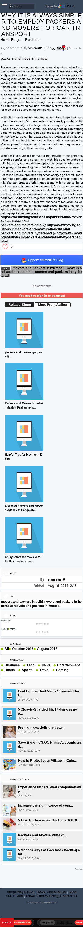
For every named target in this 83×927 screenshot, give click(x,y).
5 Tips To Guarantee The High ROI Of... (49, 820)
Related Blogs (19, 304)
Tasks (40, 892)
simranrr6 (35, 48)
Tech (30, 665)
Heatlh (9, 670)
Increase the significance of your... (45, 805)
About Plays (16, 892)
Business (12, 665)
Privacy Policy (47, 896)
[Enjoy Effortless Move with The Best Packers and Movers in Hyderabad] (24, 535)
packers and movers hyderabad (26, 233)
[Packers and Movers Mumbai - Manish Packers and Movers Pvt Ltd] (24, 381)
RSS (30, 892)
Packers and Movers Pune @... (42, 835)
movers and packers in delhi (22, 601)
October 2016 (23, 649)
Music (62, 892)
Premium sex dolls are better (41, 727)
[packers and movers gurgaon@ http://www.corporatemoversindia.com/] (24, 330)
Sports (27, 670)
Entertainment (68, 665)
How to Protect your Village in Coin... (47, 760)
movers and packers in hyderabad (41, 273)
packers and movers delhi (21, 225)
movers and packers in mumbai (38, 268)
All (6, 649)
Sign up (70, 5)
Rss (21, 665)
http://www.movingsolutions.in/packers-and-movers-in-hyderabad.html (41, 237)
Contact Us (68, 896)
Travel (44, 670)
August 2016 (47, 649)
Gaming (62, 670)
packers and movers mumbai (24, 58)
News (45, 665)
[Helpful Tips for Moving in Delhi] (24, 432)
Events (18, 896)
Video (51, 892)
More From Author (52, 304)
